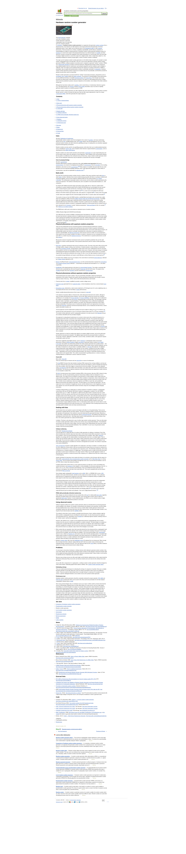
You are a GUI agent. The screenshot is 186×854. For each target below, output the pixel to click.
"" (58, 643)
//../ (89, 706)
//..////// (73, 687)
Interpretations (74, 15)
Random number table (61, 750)
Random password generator (63, 762)
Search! (104, 13)
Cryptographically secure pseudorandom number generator (70, 767)
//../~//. (96, 626)
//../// (81, 637)
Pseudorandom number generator (64, 780)
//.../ (73, 692)
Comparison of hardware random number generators (69, 743)
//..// (85, 643)
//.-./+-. (70, 673)
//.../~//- (67, 701)
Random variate (60, 792)
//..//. (70, 646)
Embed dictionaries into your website (96, 8)
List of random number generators (64, 775)
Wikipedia (67, 15)
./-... (65, 635)
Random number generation (63, 756)
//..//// (68, 666)
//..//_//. (90, 640)
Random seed (59, 786)
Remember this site (83, 8)
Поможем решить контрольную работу (72, 729)
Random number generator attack (64, 737)
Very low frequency (62, 731)
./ (94, 629)
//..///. (96, 715)
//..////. (69, 691)
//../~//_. (67, 631)
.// (75, 649)
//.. (87, 710)
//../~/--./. (85, 712)
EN (105, 8)
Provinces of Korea (100, 731)
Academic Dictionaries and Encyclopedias (76, 11)
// (102, 532)
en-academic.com (59, 15)
